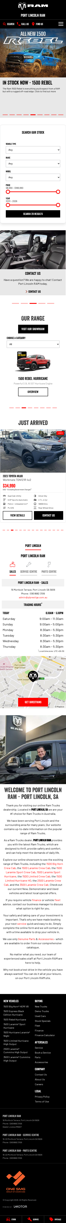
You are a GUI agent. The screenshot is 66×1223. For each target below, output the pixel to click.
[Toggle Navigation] (60, 24)
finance (36, 900)
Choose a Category (16, 338)
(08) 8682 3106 (37, 593)
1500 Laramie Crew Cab (36, 868)
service (21, 923)
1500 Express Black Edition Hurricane (14, 1013)
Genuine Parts (26, 939)
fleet (58, 900)
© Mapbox (59, 706)
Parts (37, 1057)
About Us (40, 1079)
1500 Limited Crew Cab (36, 876)
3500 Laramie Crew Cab (34, 884)
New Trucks (41, 1006)
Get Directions (33, 702)
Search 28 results (33, 214)
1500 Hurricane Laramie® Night (17, 1034)
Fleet (37, 1025)
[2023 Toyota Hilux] (33, 451)
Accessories (46, 939)
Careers (39, 1084)
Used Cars (40, 1016)
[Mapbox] (9, 705)
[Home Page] (33, 6)
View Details (17, 515)
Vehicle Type (11, 144)
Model (8, 171)
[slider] (8, 192)
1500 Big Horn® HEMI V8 (16, 1006)
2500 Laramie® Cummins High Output (16, 1050)
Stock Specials (43, 1020)
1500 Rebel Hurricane (15, 1019)
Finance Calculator (45, 1035)
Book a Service (43, 1052)
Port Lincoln (33, 546)
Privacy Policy (42, 1096)
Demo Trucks (42, 1011)
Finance (39, 1030)
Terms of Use (42, 1101)
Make (8, 157)
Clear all (33, 138)
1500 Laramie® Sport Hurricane (14, 1026)
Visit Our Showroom (33, 329)
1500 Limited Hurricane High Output (16, 1042)
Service (39, 1047)
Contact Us (48, 515)
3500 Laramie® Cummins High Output (17, 1059)
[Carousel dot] (5, 114)
